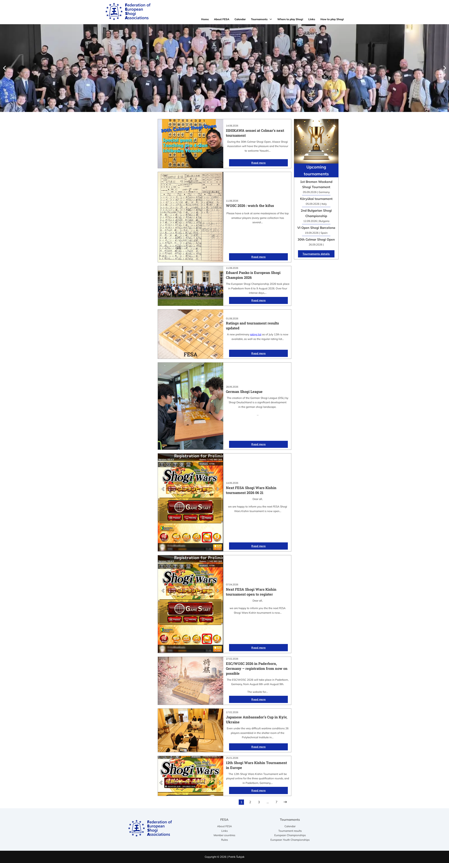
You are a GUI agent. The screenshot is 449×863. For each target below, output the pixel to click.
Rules (224, 839)
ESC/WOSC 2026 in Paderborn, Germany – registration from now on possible (256, 668)
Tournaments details (316, 253)
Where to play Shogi (290, 19)
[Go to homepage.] (127, 12)
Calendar (240, 19)
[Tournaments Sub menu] (270, 19)
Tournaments (259, 19)
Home (205, 19)
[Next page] (285, 802)
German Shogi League (244, 391)
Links (311, 19)
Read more (258, 162)
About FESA (221, 19)
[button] (4, 68)
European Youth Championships (290, 839)
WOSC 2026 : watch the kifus (250, 205)
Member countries (224, 835)
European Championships (290, 835)
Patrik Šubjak (236, 856)
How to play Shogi (332, 19)
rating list (255, 334)
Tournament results (290, 830)
